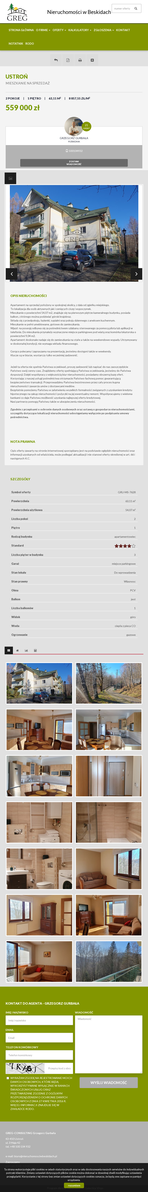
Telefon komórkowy (22, 1047)
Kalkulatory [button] (78, 30)
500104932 (75, 150)
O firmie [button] (42, 30)
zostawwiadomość (73, 162)
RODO (29, 43)
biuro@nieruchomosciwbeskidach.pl (35, 1156)
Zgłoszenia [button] (103, 30)
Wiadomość (84, 1012)
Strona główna (21, 30)
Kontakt (123, 30)
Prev (11, 274)
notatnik (16, 43)
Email (10, 1029)
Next (136, 274)
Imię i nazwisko (17, 1012)
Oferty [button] (58, 30)
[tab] (10, 178)
